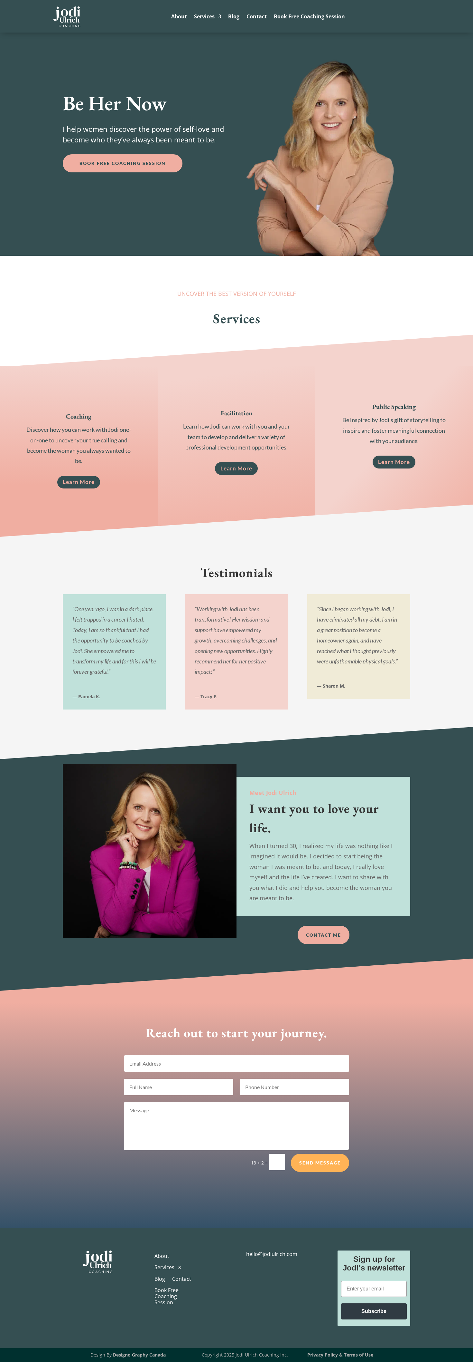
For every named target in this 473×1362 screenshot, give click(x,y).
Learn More (79, 481)
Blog (233, 17)
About (179, 17)
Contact (256, 17)
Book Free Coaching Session (309, 17)
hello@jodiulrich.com (271, 1254)
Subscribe (373, 1311)
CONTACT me (323, 935)
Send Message (320, 1162)
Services (204, 17)
